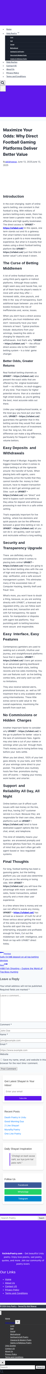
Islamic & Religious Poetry (18, 59)
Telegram (23, 1198)
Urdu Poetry (10, 1323)
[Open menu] (3, 88)
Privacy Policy (12, 73)
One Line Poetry (12, 1133)
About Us (10, 69)
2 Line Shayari (11, 1125)
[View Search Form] (2, 83)
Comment (6, 1024)
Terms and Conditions (16, 76)
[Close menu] (0, 1313)
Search (41, 1218)
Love (11, 37)
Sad (11, 41)
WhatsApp (23, 1192)
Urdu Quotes (11, 62)
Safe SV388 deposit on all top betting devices (19, 957)
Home (9, 29)
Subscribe (23, 1098)
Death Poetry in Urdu (15, 1117)
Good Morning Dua (14, 1121)
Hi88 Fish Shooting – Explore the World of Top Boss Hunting (21, 968)
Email (3, 1044)
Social (12, 44)
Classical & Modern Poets (18, 55)
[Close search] (2, 1363)
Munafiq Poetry (12, 1129)
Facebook (23, 1185)
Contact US (11, 65)
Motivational (14, 48)
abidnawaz (11, 161)
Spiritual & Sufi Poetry (17, 52)
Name (4, 1034)
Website (4, 1054)
